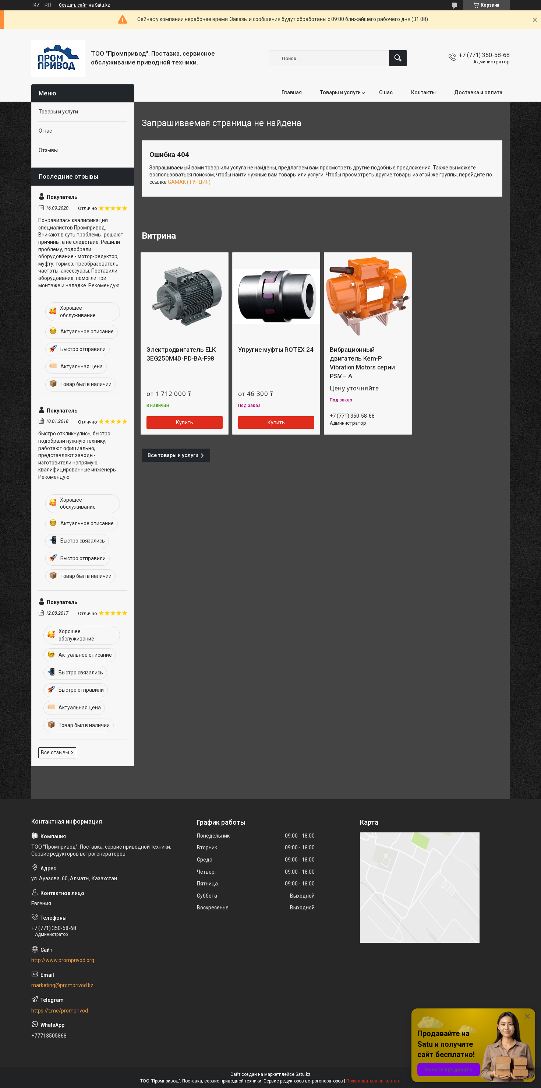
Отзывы (48, 150)
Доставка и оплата (478, 92)
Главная (292, 92)
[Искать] (398, 58)
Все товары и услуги (173, 455)
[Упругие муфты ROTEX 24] (276, 296)
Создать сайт (73, 5)
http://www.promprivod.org (62, 960)
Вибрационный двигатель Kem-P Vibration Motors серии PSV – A (362, 362)
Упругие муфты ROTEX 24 (276, 349)
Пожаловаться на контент (373, 1081)
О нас (386, 92)
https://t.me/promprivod (59, 1011)
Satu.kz (303, 1074)
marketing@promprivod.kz (62, 985)
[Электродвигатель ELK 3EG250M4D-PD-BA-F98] (184, 296)
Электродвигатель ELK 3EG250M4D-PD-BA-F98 (181, 354)
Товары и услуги (340, 92)
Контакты (423, 92)
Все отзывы (55, 752)
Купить (184, 422)
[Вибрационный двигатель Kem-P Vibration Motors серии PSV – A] (367, 296)
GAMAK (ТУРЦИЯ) (189, 182)
